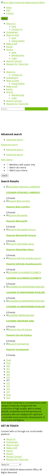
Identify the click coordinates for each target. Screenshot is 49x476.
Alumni (9, 49)
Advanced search (14, 139)
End (8, 397)
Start (8, 360)
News (9, 7)
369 (8, 374)
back (13, 26)
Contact (10, 13)
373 (8, 386)
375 (8, 392)
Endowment (12, 32)
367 (8, 368)
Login (14, 58)
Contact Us (16, 29)
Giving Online (18, 40)
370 (8, 377)
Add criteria (7, 159)
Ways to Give (12, 35)
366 (8, 365)
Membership (17, 55)
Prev (8, 363)
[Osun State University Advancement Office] (23, 2)
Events (9, 46)
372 (8, 383)
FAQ (8, 10)
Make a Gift (11, 43)
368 (8, 371)
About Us (10, 23)
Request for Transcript (17, 64)
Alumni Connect (14, 61)
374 (8, 389)
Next (8, 394)
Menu (4, 18)
